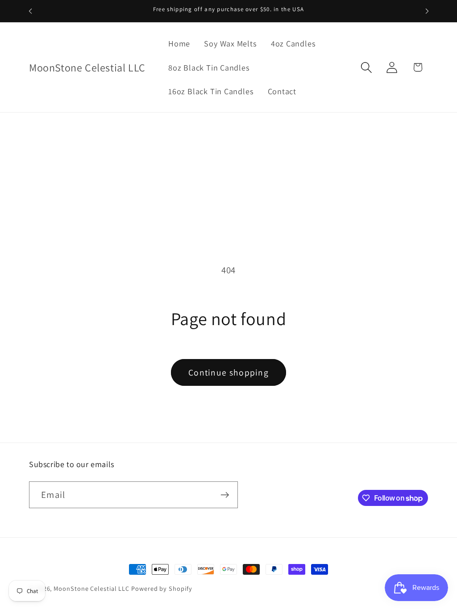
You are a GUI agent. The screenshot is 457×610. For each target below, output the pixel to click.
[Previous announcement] (30, 11)
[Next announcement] (427, 11)
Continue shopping (228, 372)
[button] (366, 67)
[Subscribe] (224, 495)
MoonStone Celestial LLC (91, 588)
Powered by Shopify (161, 588)
